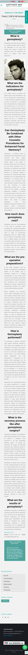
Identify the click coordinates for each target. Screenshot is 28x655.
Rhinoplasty (7, 581)
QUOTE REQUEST (8, 635)
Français (14, 1)
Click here (5, 600)
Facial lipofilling (8, 578)
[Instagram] (20, 1)
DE (11, 1)
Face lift (6, 575)
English (12, 1)
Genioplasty (7, 590)
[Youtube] (22, 1)
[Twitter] (5, 617)
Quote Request (26, 17)
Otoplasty (6, 587)
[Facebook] (19, 1)
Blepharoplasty (8, 584)
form (17, 555)
